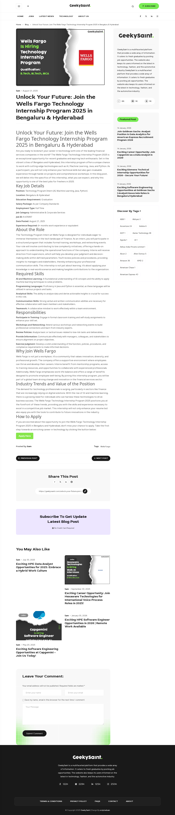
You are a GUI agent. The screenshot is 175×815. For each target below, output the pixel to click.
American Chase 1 (127, 267)
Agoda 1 (123, 240)
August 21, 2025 (30, 91)
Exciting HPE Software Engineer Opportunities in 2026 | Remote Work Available (87, 623)
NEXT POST (102, 458)
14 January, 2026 (124, 128)
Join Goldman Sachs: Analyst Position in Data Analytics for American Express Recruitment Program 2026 (135, 136)
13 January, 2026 (124, 184)
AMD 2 (140, 261)
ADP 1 (122, 233)
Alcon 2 (123, 254)
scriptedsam (105, 810)
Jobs (31, 16)
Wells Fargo (105, 447)
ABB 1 (122, 219)
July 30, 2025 (29, 560)
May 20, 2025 (29, 645)
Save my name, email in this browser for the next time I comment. (55, 700)
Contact (113, 801)
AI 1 (135, 240)
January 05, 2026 (79, 616)
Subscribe (150, 6)
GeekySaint (85, 810)
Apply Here (25, 436)
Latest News (46, 16)
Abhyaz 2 (136, 219)
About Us (83, 16)
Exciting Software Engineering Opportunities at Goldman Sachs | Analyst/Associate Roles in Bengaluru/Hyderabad (136, 192)
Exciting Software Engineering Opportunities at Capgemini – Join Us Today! (37, 652)
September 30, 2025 (80, 589)
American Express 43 (129, 274)
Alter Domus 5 (140, 254)
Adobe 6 (143, 226)
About (129, 801)
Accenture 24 (126, 226)
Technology (66, 16)
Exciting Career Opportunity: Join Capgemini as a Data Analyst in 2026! (136, 155)
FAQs (97, 801)
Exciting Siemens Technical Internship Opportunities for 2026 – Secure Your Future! (133, 172)
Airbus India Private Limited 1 (132, 247)
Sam (18, 91)
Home (20, 16)
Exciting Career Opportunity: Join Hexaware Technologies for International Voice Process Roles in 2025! (87, 598)
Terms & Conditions (51, 801)
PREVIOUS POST (29, 458)
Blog (27, 25)
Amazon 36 (125, 261)
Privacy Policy (78, 801)
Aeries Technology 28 (142, 233)
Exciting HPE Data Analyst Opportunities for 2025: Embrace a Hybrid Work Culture (38, 567)
